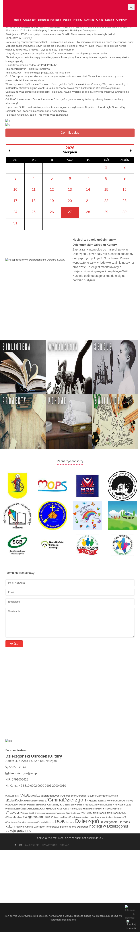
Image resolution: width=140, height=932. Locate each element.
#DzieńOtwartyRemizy (34, 801)
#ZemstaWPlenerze (45, 822)
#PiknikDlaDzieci (105, 805)
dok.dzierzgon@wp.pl (23, 773)
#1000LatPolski (12, 796)
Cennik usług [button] (70, 132)
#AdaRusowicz (30, 795)
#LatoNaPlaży (53, 805)
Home (17, 19)
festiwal (20, 826)
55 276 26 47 (17, 767)
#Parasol (78, 805)
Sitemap (64, 845)
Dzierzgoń (87, 821)
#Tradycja (12, 812)
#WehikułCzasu (73, 813)
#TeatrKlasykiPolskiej (112, 809)
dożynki (70, 822)
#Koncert (110, 800)
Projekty (77, 19)
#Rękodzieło (75, 808)
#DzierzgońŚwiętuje (106, 795)
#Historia (92, 800)
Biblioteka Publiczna (49, 19)
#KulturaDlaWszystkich (15, 805)
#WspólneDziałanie (13, 817)
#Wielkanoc (99, 812)
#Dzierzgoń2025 (50, 795)
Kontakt (109, 19)
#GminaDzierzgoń (65, 800)
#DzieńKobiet (14, 800)
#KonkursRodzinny (124, 801)
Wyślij (14, 643)
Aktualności (29, 19)
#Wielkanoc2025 (116, 812)
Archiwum (121, 19)
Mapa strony (49, 845)
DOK (60, 821)
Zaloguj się (32, 845)
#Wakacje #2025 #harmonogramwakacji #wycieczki (42, 813)
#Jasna (101, 801)
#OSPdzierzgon (67, 805)
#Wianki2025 (86, 813)
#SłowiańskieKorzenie (92, 809)
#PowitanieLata (122, 804)
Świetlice (89, 19)
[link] (46, 64)
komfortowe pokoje (57, 826)
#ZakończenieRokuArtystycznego (20, 822)
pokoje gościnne (18, 830)
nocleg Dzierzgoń (79, 826)
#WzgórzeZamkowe (36, 817)
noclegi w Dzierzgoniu (108, 826)
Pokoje (67, 19)
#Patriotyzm (90, 804)
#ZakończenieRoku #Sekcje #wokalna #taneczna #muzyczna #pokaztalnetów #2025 (88, 817)
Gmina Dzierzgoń (35, 826)
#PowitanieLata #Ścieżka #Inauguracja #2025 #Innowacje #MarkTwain (36, 809)
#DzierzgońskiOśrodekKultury (77, 795)
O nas (99, 19)
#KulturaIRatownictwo (36, 805)
